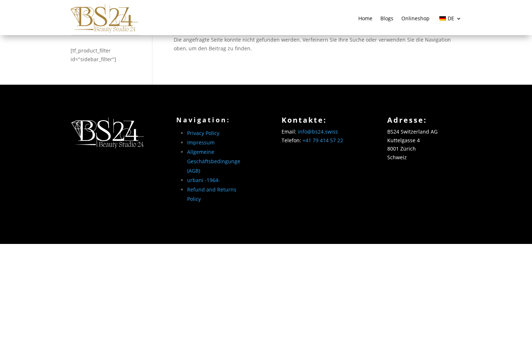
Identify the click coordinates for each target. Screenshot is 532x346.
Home (365, 18)
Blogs (386, 18)
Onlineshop (415, 18)
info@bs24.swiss (318, 131)
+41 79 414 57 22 (323, 140)
